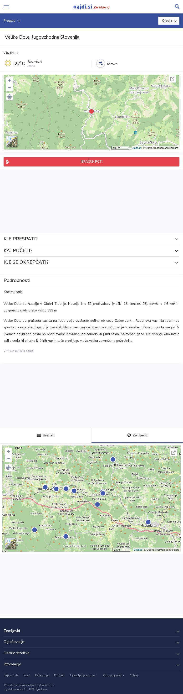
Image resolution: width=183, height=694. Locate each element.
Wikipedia (26, 351)
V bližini (9, 53)
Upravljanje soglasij (83, 675)
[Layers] (11, 141)
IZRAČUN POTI (91, 162)
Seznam (49, 435)
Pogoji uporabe (113, 675)
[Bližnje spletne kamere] (100, 63)
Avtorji (134, 675)
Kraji (26, 675)
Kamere (112, 64)
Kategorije (41, 675)
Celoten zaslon (172, 79)
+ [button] (9, 80)
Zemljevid (140, 435)
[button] (9, 96)
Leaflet (137, 148)
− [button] (9, 88)
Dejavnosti (11, 675)
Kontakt (59, 675)
